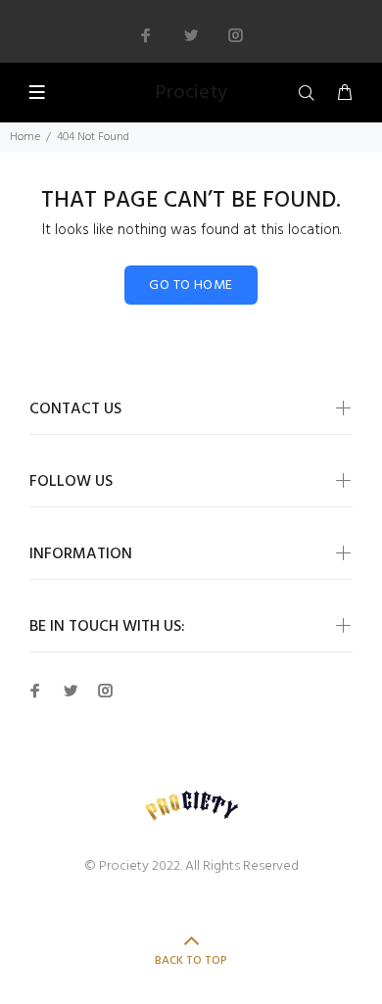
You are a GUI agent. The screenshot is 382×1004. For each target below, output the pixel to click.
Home (25, 137)
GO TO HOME (190, 285)
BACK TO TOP (191, 961)
